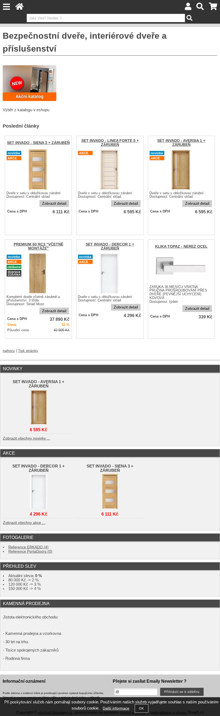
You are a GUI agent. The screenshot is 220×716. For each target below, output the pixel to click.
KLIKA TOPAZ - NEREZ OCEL (181, 246)
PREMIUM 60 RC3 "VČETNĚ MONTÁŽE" (38, 246)
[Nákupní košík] (213, 8)
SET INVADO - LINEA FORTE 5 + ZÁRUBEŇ (110, 143)
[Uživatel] (188, 8)
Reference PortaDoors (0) (30, 551)
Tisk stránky (28, 351)
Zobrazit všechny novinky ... (26, 438)
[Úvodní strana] (19, 8)
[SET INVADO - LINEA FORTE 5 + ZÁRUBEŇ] (110, 189)
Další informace (116, 708)
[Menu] (6, 7)
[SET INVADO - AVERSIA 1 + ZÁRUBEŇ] (181, 189)
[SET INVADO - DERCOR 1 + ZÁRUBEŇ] (38, 490)
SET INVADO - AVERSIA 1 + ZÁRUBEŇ (181, 143)
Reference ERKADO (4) (28, 547)
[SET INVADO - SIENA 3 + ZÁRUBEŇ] (38, 189)
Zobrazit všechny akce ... (24, 523)
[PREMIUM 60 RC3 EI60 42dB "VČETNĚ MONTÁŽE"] (38, 293)
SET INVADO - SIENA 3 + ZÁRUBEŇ (38, 143)
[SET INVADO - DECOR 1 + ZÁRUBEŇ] (109, 293)
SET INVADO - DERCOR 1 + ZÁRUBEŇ (110, 246)
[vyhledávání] (200, 8)
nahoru (9, 351)
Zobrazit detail (54, 204)
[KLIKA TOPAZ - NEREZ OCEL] (181, 283)
